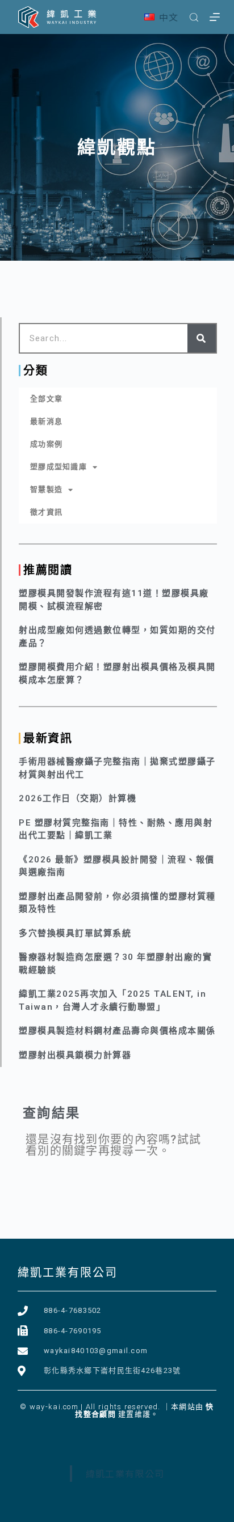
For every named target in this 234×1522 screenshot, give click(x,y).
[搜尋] (194, 17)
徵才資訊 (46, 512)
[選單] (215, 17)
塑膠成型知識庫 (58, 466)
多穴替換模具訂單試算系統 (75, 933)
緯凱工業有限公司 (68, 1272)
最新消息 (46, 421)
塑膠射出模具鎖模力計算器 (75, 1055)
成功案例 (46, 444)
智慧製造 (46, 489)
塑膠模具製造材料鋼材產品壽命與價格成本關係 (117, 1031)
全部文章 (46, 398)
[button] (161, 17)
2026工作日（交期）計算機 (77, 798)
